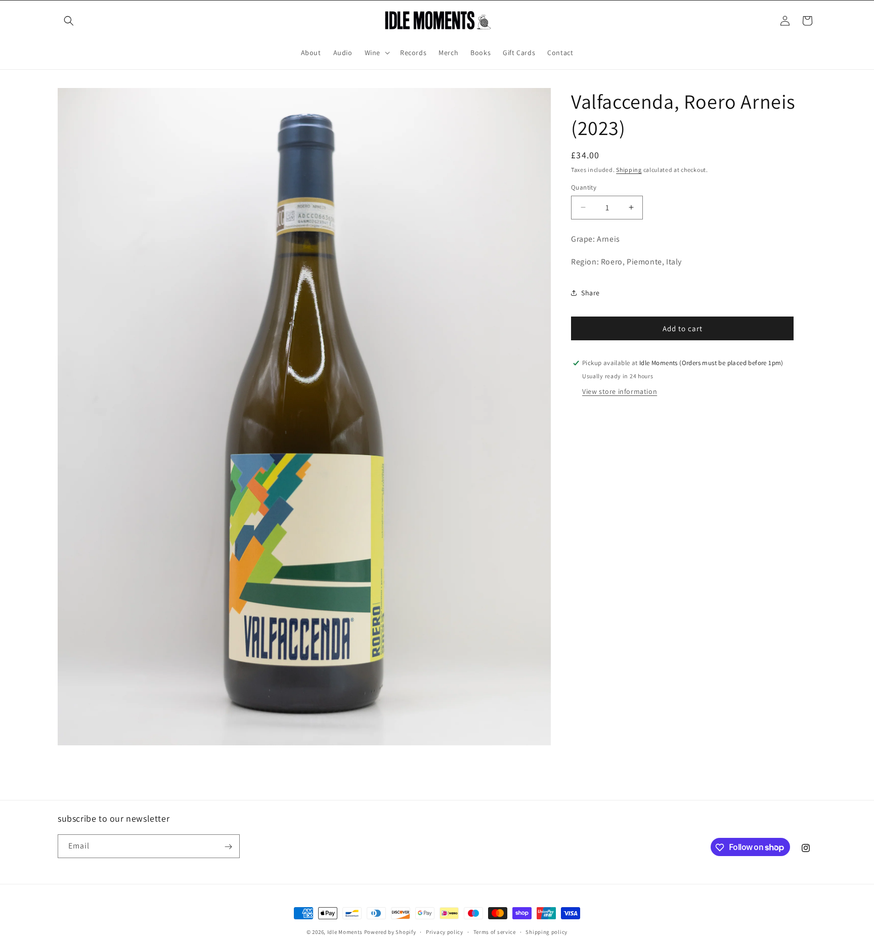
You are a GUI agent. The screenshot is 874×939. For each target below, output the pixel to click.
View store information (619, 391)
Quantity (583, 187)
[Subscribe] (228, 847)
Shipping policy (546, 931)
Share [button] (590, 292)
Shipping (629, 169)
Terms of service (494, 931)
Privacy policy (444, 931)
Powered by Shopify (390, 931)
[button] (69, 21)
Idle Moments (345, 931)
